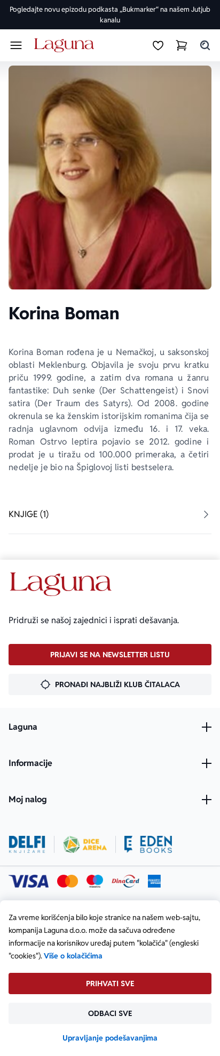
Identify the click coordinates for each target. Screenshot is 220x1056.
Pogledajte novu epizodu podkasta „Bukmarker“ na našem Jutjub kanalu (110, 15)
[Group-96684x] (148, 844)
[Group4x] (95, 881)
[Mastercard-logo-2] (67, 881)
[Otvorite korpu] (181, 45)
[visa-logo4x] (29, 881)
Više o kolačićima (73, 956)
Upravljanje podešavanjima (110, 1038)
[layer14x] (154, 881)
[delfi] (27, 844)
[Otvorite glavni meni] (16, 45)
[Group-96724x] (125, 881)
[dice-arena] (85, 844)
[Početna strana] (66, 45)
